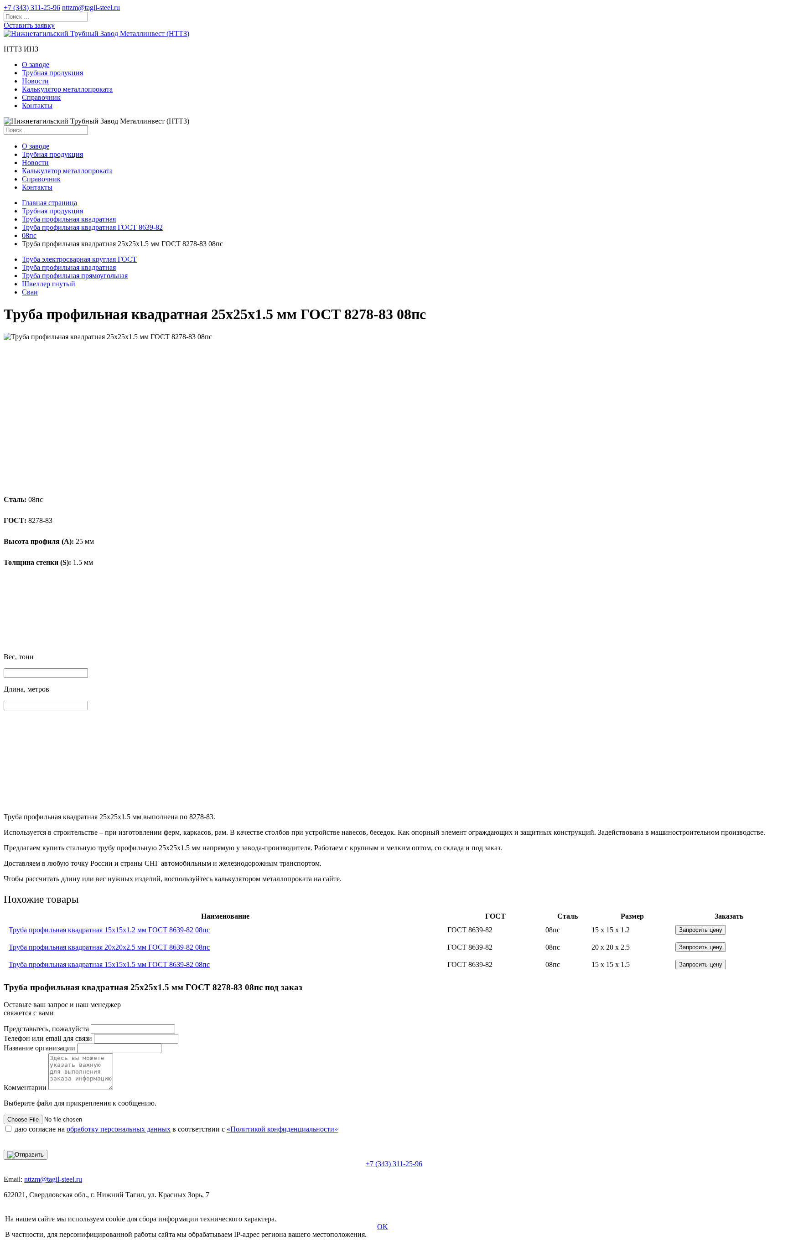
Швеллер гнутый (48, 284)
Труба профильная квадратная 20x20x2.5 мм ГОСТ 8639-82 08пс (109, 947)
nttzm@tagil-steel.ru (91, 7)
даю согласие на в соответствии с (176, 1129)
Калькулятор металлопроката (67, 89)
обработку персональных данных (119, 1129)
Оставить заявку (29, 25)
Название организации (39, 1048)
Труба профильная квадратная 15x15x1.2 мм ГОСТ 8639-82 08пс (109, 930)
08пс (29, 235)
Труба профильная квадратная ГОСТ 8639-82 (92, 227)
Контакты (37, 105)
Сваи (30, 292)
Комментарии (25, 1087)
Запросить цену (700, 929)
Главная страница (49, 203)
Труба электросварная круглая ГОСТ (79, 259)
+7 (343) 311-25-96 (32, 7)
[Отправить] (25, 1155)
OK (382, 1226)
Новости (35, 81)
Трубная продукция (52, 73)
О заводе (35, 64)
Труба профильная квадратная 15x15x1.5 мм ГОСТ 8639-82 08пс (109, 964)
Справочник (41, 97)
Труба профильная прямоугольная (75, 275)
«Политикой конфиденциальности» (282, 1129)
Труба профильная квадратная (69, 219)
